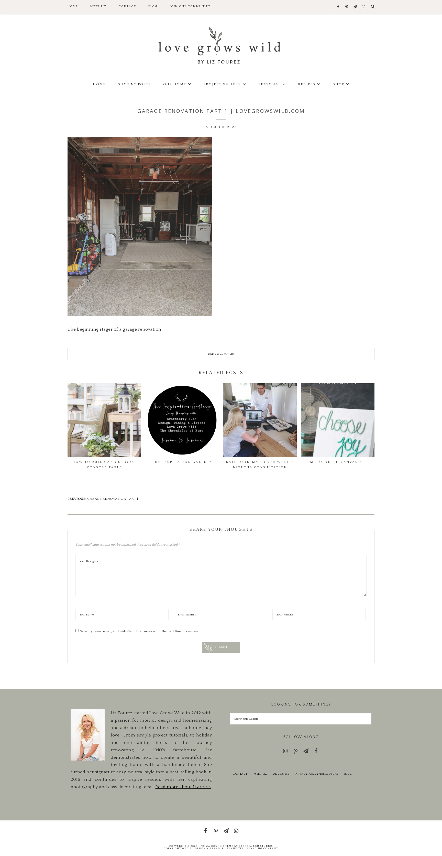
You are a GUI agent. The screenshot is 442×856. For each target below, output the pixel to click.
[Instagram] (363, 7)
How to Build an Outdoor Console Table (104, 464)
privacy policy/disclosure (316, 773)
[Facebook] (338, 7)
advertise (281, 773)
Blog (348, 773)
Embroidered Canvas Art (337, 462)
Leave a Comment (221, 353)
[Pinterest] (346, 7)
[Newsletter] (355, 7)
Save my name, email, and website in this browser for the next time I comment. (140, 631)
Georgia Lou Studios (256, 846)
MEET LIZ (260, 773)
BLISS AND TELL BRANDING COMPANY (250, 848)
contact (240, 773)
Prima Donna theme (217, 846)
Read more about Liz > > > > (183, 787)
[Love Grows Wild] (220, 45)
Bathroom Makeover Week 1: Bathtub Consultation (260, 464)
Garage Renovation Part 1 (112, 499)
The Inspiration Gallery (182, 462)
